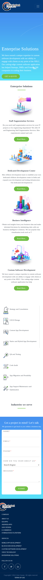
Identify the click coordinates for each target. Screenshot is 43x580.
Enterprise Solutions (10, 555)
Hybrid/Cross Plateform (11, 533)
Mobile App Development (11, 543)
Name (6, 431)
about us (5, 519)
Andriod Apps (7, 524)
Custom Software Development (14, 549)
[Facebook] (4, 566)
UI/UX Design (6, 527)
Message (8, 471)
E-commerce (6, 530)
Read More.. (21, 139)
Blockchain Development (12, 546)
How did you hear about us (19, 461)
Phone (7, 451)
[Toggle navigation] (38, 6)
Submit (21, 489)
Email (7, 441)
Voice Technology (9, 552)
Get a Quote (11, 76)
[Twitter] (11, 566)
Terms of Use (20, 577)
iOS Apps (5, 522)
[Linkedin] (18, 566)
